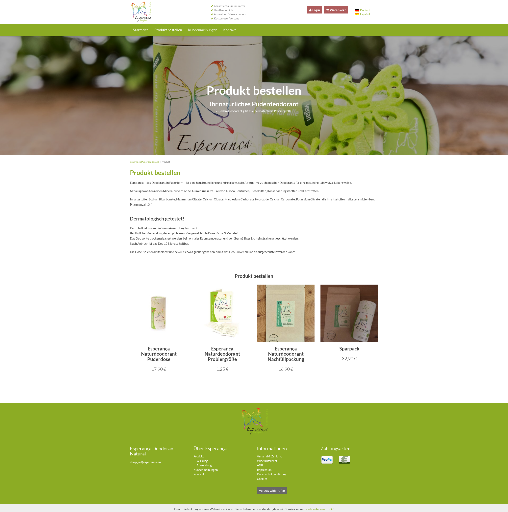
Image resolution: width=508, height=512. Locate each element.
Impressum (264, 470)
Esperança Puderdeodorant (144, 161)
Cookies (262, 478)
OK (331, 509)
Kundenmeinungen (202, 30)
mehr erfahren (315, 509)
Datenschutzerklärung (271, 474)
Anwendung (204, 465)
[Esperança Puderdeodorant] (140, 12)
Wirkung (202, 461)
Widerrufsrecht (267, 461)
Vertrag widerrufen (272, 490)
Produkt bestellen (168, 30)
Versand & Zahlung (269, 456)
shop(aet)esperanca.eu (145, 462)
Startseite (140, 30)
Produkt (198, 456)
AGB (260, 465)
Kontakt (229, 30)
